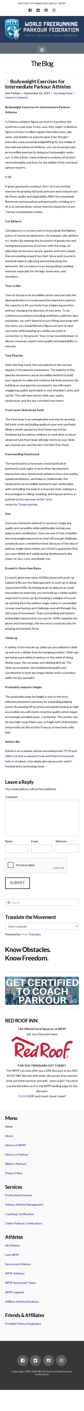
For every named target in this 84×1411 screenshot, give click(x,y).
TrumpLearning (27, 504)
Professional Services (18, 1195)
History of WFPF (15, 1145)
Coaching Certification (19, 1214)
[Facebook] (30, 10)
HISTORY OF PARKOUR (32, 3)
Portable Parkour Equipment (23, 1323)
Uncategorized (63, 93)
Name (8, 841)
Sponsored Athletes (18, 1264)
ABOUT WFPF (57, 3)
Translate (35, 934)
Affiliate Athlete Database (22, 1301)
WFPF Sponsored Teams (20, 1282)
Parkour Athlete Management (24, 1204)
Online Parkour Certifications (23, 1223)
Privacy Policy (13, 1173)
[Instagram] (54, 10)
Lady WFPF (12, 1254)
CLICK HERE (26, 1096)
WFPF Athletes (15, 1273)
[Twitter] (38, 10)
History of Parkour (16, 1154)
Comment (11, 797)
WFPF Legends (14, 1292)
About (9, 1136)
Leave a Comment (16, 97)
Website (61, 841)
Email (34, 841)
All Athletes (12, 1245)
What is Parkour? (16, 1163)
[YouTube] (46, 10)
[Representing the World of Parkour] (42, 29)
